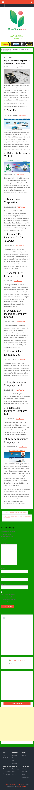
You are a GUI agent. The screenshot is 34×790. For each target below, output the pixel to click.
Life (13, 761)
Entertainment (7, 767)
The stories (6, 774)
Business (15, 752)
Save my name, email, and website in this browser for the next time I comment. (8, 598)
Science (24, 769)
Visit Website (22, 115)
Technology (25, 766)
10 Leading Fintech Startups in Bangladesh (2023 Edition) (17, 517)
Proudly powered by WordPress (14, 784)
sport (13, 772)
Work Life (24, 772)
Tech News (15, 769)
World (5, 752)
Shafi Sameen (8, 67)
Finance (10, 57)
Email (3, 576)
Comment (4, 543)
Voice (13, 774)
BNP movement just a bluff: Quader (16, 513)
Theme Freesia (21, 786)
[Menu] (3, 2)
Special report (26, 777)
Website (3, 584)
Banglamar (17, 36)
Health (24, 752)
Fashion (14, 763)
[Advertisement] (17, 724)
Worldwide (6, 758)
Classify (14, 755)
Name (3, 568)
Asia (5, 57)
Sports (14, 766)
